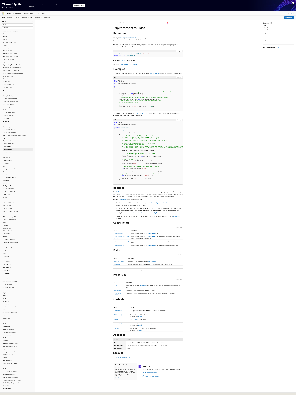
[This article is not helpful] (279, 47)
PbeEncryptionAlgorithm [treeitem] (9, 332)
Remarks (266, 30)
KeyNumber (176, 216)
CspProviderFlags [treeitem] (7, 160)
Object (122, 60)
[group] (148, 152)
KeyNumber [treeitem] (6, 290)
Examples (266, 28)
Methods (266, 38)
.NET (119, 23)
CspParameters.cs (122, 41)
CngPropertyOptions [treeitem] (8, 115)
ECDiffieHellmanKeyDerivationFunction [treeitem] (13, 214)
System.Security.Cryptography (128, 37)
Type (136, 319)
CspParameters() (118, 233)
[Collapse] (32, 21)
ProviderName (165, 203)
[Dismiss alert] (293, 3)
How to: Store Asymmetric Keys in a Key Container (147, 213)
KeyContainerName (119, 261)
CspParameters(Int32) (119, 245)
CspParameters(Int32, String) (121, 241)
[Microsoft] (3, 13)
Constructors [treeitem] (7, 152)
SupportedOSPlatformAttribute (129, 64)
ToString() (116, 328)
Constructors (267, 32)
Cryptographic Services (123, 357)
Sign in (292, 13)
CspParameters (154, 73)
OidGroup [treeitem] (5, 324)
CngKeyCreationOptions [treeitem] (9, 95)
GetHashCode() (118, 315)
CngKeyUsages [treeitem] (7, 107)
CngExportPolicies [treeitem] (7, 87)
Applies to (266, 40)
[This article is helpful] (277, 47)
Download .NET (289, 17)
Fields (265, 34)
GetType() (116, 319)
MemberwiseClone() (119, 324)
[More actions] (181, 23)
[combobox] (17, 24)
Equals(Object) (117, 310)
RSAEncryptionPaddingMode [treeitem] (10, 377)
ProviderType (155, 203)
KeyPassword (117, 290)
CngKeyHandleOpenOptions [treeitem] (10, 101)
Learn (115, 23)
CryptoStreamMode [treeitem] (8, 141)
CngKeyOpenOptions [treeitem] (8, 104)
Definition (266, 26)
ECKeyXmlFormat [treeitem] (7, 231)
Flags (115, 285)
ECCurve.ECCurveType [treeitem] (8, 200)
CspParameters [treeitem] (8, 149)
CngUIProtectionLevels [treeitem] (9, 124)
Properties (266, 36)
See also (266, 42)
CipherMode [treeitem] (6, 79)
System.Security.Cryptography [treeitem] (11, 31)
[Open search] (288, 13)
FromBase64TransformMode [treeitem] (10, 242)
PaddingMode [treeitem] (6, 326)
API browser (126, 23)
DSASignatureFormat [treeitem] (8, 188)
